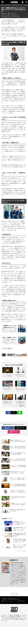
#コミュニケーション (7, 16)
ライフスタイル (8, 5)
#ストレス (16, 16)
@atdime (8, 427)
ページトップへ (14, 594)
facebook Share (8, 412)
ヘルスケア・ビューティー (17, 5)
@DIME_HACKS (21, 427)
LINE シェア (19, 412)
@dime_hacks (14, 431)
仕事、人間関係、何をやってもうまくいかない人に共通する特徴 (9, 339)
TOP (2, 5)
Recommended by (16, 405)
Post (14, 412)
